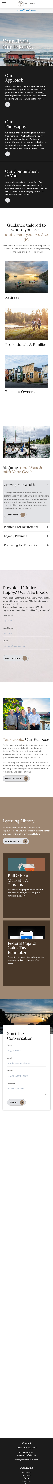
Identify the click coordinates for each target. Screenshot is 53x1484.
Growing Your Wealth (19, 485)
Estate (26, 1478)
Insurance (27, 1481)
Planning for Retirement (21, 527)
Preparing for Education (21, 545)
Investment (26, 1475)
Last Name (8, 628)
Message (11, 1083)
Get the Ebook (12, 658)
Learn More (12, 514)
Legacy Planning (15, 536)
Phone (10, 1070)
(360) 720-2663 (30, 1448)
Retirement (26, 1472)
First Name (8, 615)
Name (9, 1045)
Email (5, 640)
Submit (13, 1102)
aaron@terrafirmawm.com (26, 1459)
